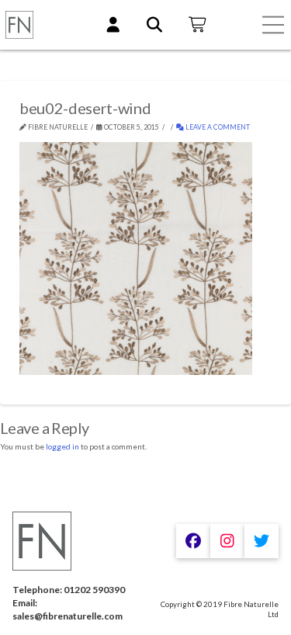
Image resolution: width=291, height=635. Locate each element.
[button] (273, 25)
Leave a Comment (217, 127)
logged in (62, 446)
